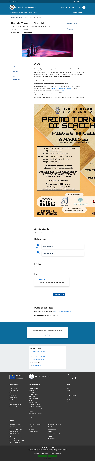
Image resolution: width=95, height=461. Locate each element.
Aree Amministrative (14, 390)
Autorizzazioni (32, 416)
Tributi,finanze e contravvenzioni (36, 409)
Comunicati (69, 390)
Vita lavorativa (32, 392)
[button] (47, 458)
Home (12, 17)
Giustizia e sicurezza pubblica (35, 406)
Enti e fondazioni (13, 400)
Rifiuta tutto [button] (53, 455)
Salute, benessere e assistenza (35, 413)
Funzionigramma (13, 397)
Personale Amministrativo (15, 404)
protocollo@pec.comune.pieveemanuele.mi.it (20, 438)
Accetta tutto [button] (42, 455)
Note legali (50, 431)
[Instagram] (72, 7)
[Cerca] (84, 7)
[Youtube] (69, 7)
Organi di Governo (13, 388)
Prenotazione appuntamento (35, 424)
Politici (11, 402)
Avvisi (68, 393)
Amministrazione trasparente (54, 424)
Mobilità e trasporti (33, 402)
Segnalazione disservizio (34, 427)
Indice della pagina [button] (16, 62)
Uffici (11, 393)
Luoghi (68, 399)
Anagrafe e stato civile (33, 388)
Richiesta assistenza (33, 431)
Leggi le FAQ (31, 429)
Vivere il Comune (19, 17)
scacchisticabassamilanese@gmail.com (61, 88)
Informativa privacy (52, 429)
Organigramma (13, 395)
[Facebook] (66, 7)
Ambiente (31, 411)
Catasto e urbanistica (33, 398)
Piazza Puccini (42, 279)
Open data (50, 436)
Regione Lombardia (14, 1)
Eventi (26, 17)
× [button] (93, 446)
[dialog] (47, 453)
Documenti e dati (13, 406)
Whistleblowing (51, 438)
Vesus (62, 90)
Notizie (68, 388)
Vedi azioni (76, 23)
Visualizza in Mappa (59, 294)
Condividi (69, 23)
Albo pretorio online (52, 427)
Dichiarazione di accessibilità (54, 433)
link (60, 453)
